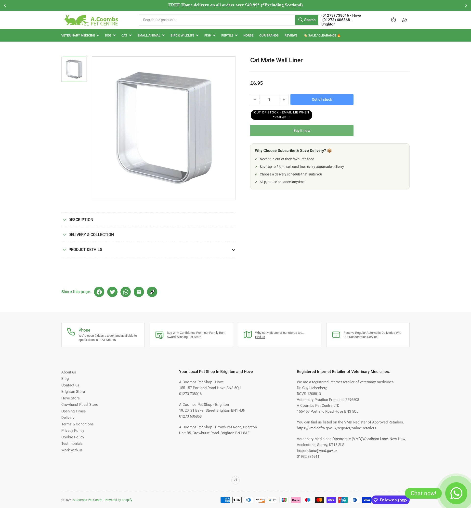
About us (68, 372)
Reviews (291, 35)
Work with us (72, 450)
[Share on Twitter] (112, 292)
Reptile (227, 35)
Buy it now (301, 130)
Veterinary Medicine (78, 35)
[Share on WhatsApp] (125, 292)
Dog (108, 35)
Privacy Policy (72, 430)
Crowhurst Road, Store (79, 404)
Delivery (67, 417)
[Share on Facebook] (99, 292)
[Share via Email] (139, 292)
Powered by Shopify (118, 500)
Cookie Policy (72, 437)
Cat (124, 35)
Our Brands (269, 35)
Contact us (70, 385)
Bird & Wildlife (182, 35)
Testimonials (72, 443)
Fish (207, 35)
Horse (248, 35)
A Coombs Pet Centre (87, 500)
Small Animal (148, 35)
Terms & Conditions (77, 424)
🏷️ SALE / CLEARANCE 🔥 (322, 35)
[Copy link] (152, 292)
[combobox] (229, 20)
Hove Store (70, 398)
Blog (65, 378)
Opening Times (73, 411)
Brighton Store (73, 391)
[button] (281, 115)
